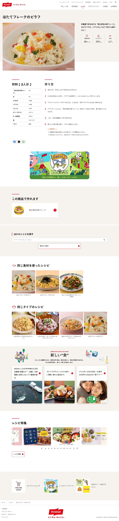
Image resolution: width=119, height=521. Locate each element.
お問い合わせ (96, 2)
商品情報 (75, 6)
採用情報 (87, 2)
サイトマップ (4, 517)
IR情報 (105, 6)
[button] (42, 448)
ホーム (3, 502)
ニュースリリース (64, 2)
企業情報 (114, 6)
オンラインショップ (77, 2)
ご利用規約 (4, 509)
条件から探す (44, 246)
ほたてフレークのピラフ (23, 502)
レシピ (83, 6)
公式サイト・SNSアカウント (8, 514)
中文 (111, 2)
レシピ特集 (17, 454)
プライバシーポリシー (7, 511)
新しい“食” (64, 6)
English (105, 2)
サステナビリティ (94, 6)
